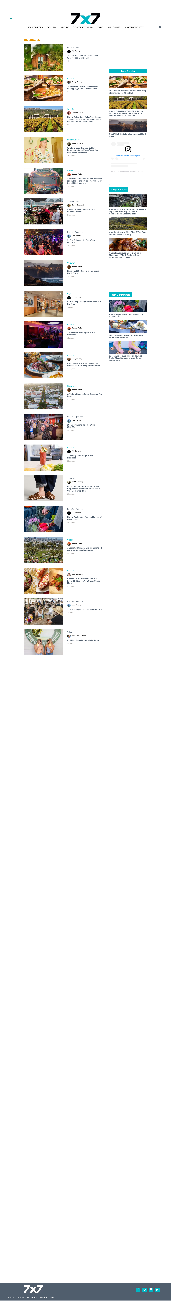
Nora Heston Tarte (79, 636)
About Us (11, 1297)
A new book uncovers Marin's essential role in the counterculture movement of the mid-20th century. (84, 181)
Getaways (71, 263)
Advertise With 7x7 (134, 27)
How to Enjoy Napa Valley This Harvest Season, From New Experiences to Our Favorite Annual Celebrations (84, 119)
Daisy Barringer (78, 82)
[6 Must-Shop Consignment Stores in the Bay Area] (43, 304)
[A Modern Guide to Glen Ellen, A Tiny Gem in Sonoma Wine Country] (128, 223)
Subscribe (43, 1297)
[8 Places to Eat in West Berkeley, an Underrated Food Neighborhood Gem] (43, 365)
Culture (65, 27)
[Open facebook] (138, 1290)
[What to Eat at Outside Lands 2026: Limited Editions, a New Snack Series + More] (43, 581)
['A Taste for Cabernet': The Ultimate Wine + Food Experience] (43, 57)
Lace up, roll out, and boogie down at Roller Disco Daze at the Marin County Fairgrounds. (125, 358)
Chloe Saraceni (78, 205)
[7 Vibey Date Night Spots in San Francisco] (43, 334)
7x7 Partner (76, 51)
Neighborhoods (35, 27)
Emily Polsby (77, 359)
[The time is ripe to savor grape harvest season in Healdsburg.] (128, 326)
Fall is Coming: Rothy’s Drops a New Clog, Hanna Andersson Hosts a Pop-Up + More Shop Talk (83, 488)
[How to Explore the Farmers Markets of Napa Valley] (43, 519)
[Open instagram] (151, 1290)
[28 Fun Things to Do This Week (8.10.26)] (43, 427)
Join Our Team (32, 1297)
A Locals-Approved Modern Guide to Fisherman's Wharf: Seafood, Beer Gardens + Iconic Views (125, 255)
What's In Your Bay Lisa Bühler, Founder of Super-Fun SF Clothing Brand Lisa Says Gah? (82, 150)
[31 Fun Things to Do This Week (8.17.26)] (43, 242)
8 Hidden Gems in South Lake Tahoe (83, 640)
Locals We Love (73, 140)
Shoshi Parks (77, 174)
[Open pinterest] (157, 1290)
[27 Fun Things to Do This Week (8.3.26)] (43, 611)
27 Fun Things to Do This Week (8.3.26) (84, 609)
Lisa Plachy (76, 236)
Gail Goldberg (77, 143)
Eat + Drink (52, 27)
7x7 (112, 171)
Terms (52, 1297)
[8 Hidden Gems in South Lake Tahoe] (43, 642)
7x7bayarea (120, 171)
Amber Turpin (77, 266)
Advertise (20, 1297)
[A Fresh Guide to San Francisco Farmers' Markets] (43, 211)
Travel (100, 27)
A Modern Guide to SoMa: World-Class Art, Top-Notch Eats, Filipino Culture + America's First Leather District (127, 211)
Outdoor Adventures (83, 27)
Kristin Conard (77, 112)
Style (69, 294)
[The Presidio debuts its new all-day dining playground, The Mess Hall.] (43, 88)
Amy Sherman (77, 574)
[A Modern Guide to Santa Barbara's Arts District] (43, 396)
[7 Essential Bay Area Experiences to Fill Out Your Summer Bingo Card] (43, 550)
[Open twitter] (144, 1290)
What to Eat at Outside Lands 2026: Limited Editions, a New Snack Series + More (84, 581)
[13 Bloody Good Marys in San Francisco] (43, 458)
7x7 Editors (76, 297)
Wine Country (114, 27)
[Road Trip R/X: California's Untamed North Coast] (43, 273)
